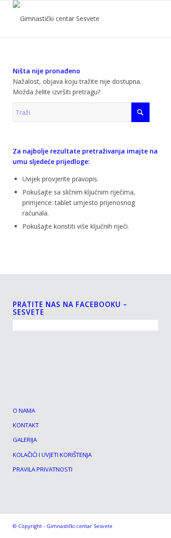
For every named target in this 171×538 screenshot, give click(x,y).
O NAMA (24, 410)
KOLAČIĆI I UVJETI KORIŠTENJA (52, 455)
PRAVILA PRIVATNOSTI (43, 469)
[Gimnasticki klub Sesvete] (71, 18)
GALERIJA (25, 440)
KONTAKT (26, 425)
